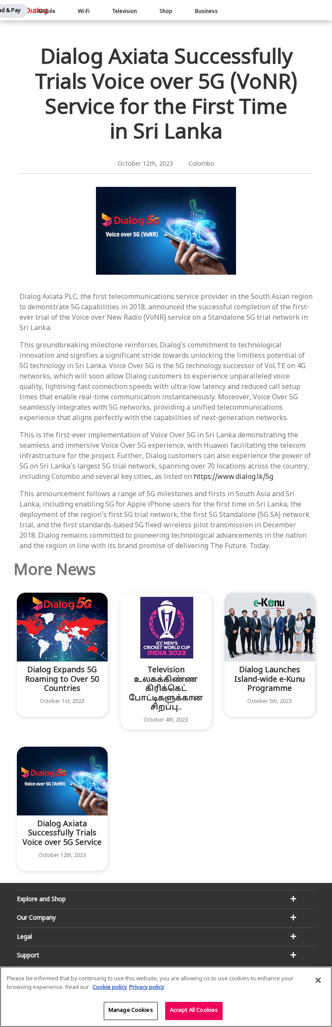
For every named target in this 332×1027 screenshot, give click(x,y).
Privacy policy (146, 987)
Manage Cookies (131, 1010)
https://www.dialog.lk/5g (233, 477)
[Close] (318, 980)
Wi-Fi (83, 12)
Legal (24, 937)
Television (124, 12)
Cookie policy (110, 987)
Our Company (36, 918)
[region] (166, 996)
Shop (166, 12)
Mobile (46, 12)
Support (28, 956)
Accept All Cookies (194, 1010)
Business (206, 12)
